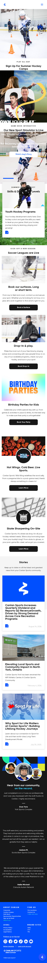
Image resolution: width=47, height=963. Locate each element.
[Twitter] (16, 941)
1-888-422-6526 (32, 914)
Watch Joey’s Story (23, 154)
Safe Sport (6, 914)
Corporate (6, 910)
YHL (28, 932)
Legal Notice (7, 932)
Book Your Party (23, 422)
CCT (28, 930)
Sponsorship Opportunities (12, 916)
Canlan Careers (8, 912)
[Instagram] (5, 941)
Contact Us (31, 912)
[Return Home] (5, 4)
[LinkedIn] (26, 941)
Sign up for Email (8, 918)
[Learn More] (23, 488)
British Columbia (8, 946)
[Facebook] (10, 941)
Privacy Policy (7, 927)
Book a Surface (23, 307)
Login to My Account (24, 946)
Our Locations (32, 910)
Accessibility (7, 930)
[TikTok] (21, 941)
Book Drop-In (23, 366)
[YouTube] (31, 941)
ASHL (29, 927)
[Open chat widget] (42, 957)
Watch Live (7, 920)
